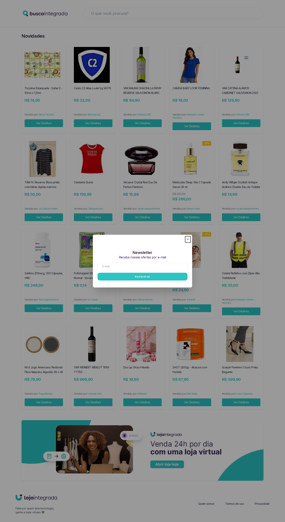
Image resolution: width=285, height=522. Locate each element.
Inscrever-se (142, 276)
